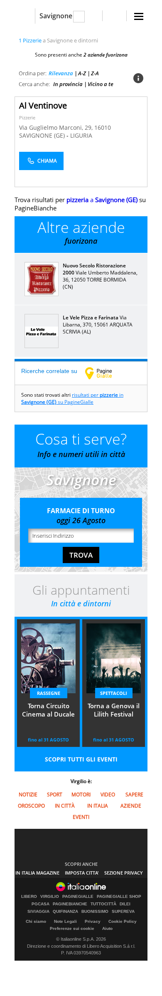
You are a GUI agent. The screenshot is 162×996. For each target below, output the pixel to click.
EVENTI (81, 817)
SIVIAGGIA (38, 911)
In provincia (68, 84)
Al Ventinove (43, 105)
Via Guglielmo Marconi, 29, (56, 127)
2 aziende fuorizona (105, 54)
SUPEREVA (123, 911)
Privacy (93, 921)
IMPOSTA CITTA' (82, 873)
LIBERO (29, 897)
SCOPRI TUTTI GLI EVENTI (81, 759)
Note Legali (65, 921)
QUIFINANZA (65, 911)
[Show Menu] (138, 16)
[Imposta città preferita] (25, 16)
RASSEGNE (48, 693)
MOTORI (81, 794)
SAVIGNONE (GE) (42, 135)
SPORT (54, 794)
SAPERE (134, 794)
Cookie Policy (122, 921)
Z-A (95, 73)
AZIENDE (130, 805)
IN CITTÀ (65, 805)
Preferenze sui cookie (72, 928)
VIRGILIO (49, 897)
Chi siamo (36, 921)
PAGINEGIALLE (77, 897)
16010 (102, 127)
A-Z (82, 73)
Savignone (55, 15)
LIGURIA (81, 135)
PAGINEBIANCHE (70, 904)
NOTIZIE (28, 794)
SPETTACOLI (113, 693)
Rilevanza (61, 73)
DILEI (125, 904)
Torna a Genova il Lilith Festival (114, 710)
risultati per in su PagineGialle (72, 398)
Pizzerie (27, 117)
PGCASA (40, 904)
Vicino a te (100, 84)
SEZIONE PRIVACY (123, 873)
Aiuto (107, 928)
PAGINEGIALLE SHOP (119, 897)
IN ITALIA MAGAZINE (37, 873)
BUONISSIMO (94, 911)
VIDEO (108, 794)
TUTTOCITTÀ (103, 904)
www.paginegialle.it (104, 373)
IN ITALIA (97, 805)
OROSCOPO (31, 805)
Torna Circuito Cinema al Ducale (48, 710)
